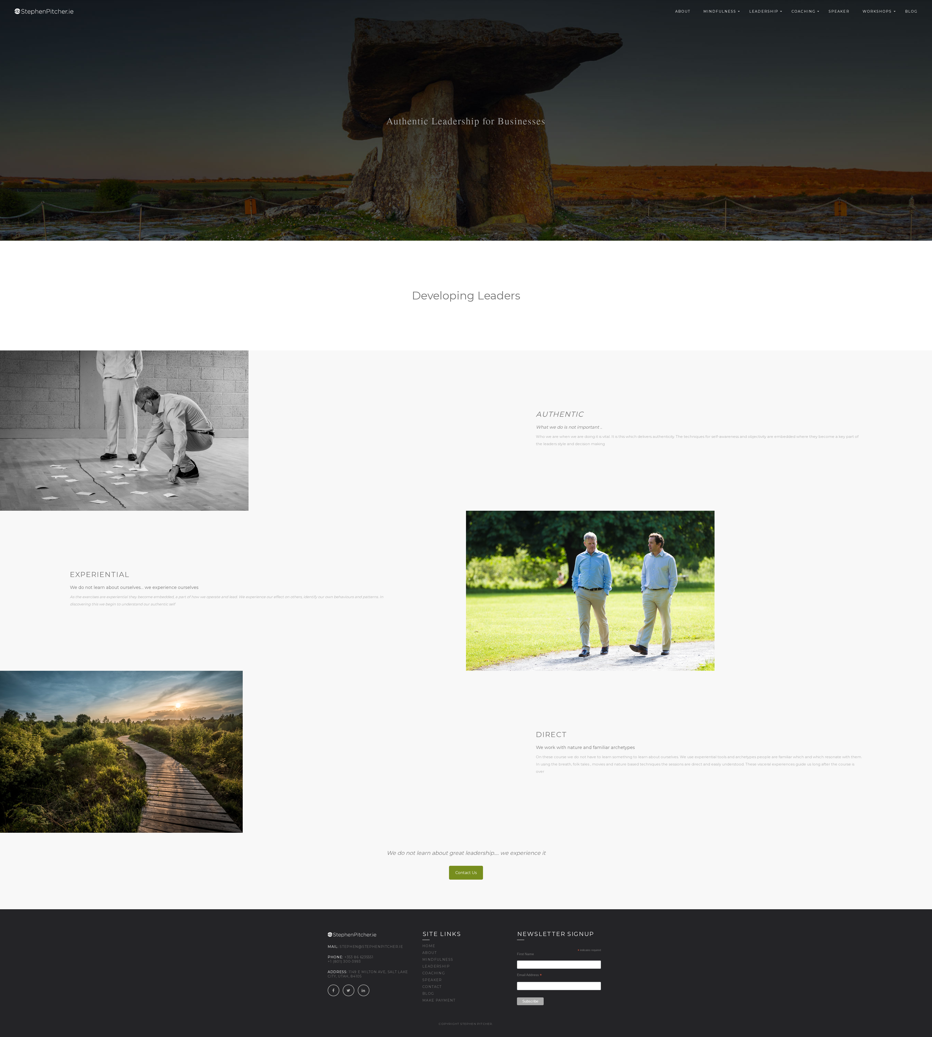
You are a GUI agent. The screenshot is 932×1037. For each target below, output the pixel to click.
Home (428, 946)
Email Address (529, 975)
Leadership (763, 11)
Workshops (877, 11)
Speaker (839, 11)
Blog (911, 11)
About (683, 11)
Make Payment (439, 1000)
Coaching (803, 11)
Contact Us (466, 872)
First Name (525, 954)
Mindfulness (719, 11)
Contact (432, 987)
